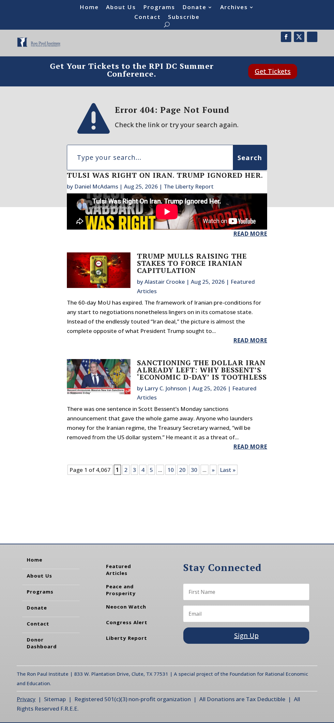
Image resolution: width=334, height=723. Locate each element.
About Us (121, 8)
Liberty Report (126, 638)
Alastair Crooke (164, 281)
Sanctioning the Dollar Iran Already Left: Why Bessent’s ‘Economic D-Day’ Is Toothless (202, 370)
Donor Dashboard (42, 643)
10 (170, 470)
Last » (227, 470)
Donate (194, 8)
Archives (234, 8)
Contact (147, 18)
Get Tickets (273, 71)
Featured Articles (118, 569)
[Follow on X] (299, 37)
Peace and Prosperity (121, 589)
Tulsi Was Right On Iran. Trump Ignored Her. (165, 175)
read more (250, 233)
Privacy (26, 699)
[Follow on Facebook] (286, 37)
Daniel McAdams (96, 186)
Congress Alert (126, 622)
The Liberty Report (189, 186)
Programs (159, 8)
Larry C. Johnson (165, 388)
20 (182, 470)
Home (89, 8)
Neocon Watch (126, 606)
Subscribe (184, 18)
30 (194, 470)
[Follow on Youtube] (312, 37)
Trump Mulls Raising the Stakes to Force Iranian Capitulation (192, 263)
